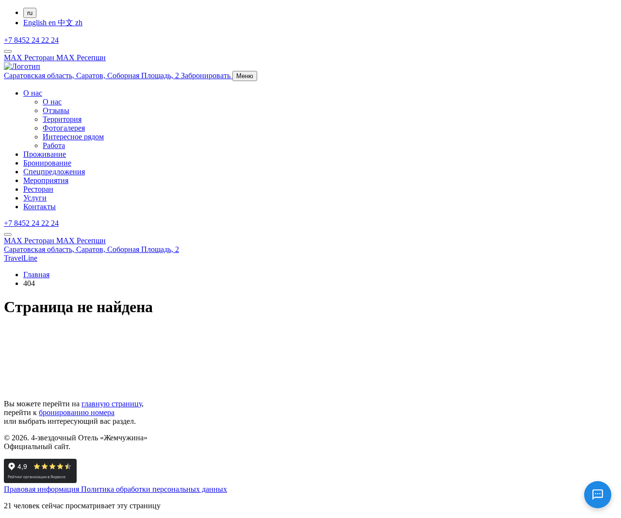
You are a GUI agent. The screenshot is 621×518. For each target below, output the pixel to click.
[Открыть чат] (597, 494)
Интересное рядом (73, 137)
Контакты (39, 206)
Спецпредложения (54, 171)
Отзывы (56, 110)
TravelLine (20, 258)
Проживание (44, 154)
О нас (32, 93)
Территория (62, 119)
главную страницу (112, 404)
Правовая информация (42, 489)
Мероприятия (45, 180)
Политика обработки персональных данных (154, 489)
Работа (54, 145)
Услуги (35, 198)
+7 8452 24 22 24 (31, 40)
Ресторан (38, 189)
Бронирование (47, 163)
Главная (36, 274)
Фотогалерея (64, 128)
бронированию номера (76, 412)
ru (30, 13)
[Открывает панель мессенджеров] (8, 51)
